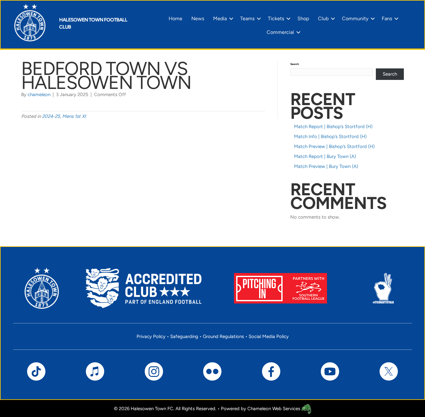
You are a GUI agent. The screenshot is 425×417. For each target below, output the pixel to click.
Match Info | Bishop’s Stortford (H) (330, 136)
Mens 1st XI (74, 116)
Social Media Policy (269, 336)
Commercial (280, 32)
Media (220, 18)
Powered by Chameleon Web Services (261, 408)
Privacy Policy (151, 336)
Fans (387, 18)
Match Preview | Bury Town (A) (326, 166)
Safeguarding (184, 336)
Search (294, 64)
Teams (247, 18)
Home (175, 18)
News (197, 18)
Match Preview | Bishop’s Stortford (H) (334, 146)
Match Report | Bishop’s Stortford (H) (333, 126)
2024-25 (51, 116)
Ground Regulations (223, 336)
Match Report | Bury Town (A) (325, 156)
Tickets (276, 18)
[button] (231, 18)
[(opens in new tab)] (280, 287)
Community (355, 18)
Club (323, 18)
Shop (303, 18)
